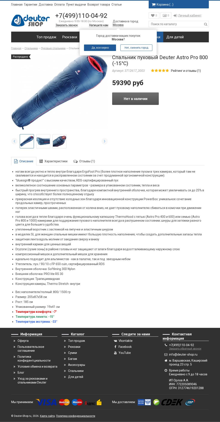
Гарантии (30, 4)
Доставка (46, 4)
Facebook (125, 346)
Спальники (76, 371)
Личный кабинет (190, 15)
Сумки (72, 352)
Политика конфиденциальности (75, 415)
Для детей (175, 37)
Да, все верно (100, 47)
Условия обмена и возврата (37, 366)
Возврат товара (98, 4)
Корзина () (165, 4)
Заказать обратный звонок (185, 348)
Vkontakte (126, 340)
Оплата (59, 4)
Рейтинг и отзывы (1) (186, 70)
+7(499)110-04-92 (81, 15)
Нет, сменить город (136, 47)
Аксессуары (76, 365)
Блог (21, 372)
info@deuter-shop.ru (183, 354)
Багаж (72, 359)
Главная (17, 4)
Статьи (117, 4)
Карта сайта (47, 415)
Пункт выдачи (76, 4)
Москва (118, 25)
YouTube (125, 352)
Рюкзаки (69, 37)
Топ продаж (46, 37)
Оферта (23, 340)
